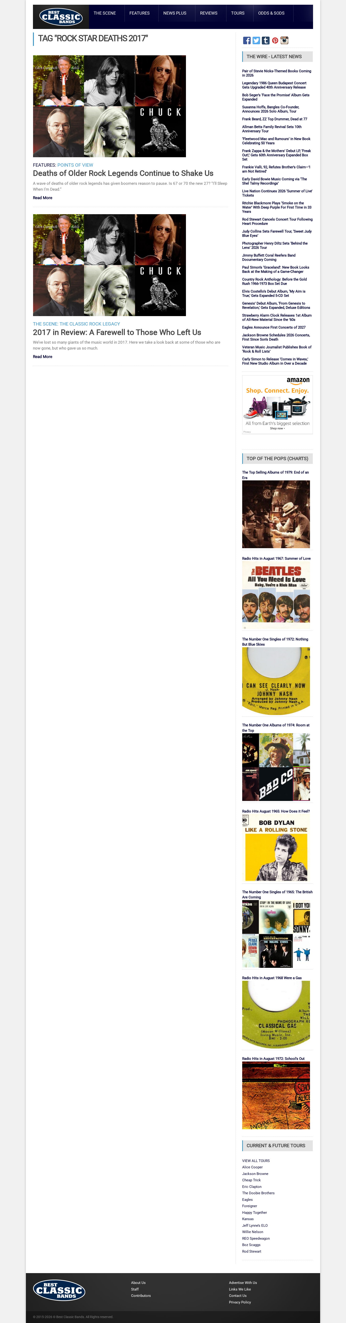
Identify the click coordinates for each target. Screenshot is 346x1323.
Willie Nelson (252, 1232)
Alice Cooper (252, 1167)
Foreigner (249, 1206)
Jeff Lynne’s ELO (255, 1225)
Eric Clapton (252, 1187)
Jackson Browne (255, 1174)
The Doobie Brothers (258, 1193)
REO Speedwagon (256, 1238)
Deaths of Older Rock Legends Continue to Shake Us (123, 173)
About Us (138, 1283)
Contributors (141, 1296)
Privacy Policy (240, 1302)
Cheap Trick (251, 1180)
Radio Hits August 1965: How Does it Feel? (276, 811)
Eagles (247, 1200)
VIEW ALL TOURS (256, 1161)
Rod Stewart (251, 1251)
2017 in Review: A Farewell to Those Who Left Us (117, 332)
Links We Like (240, 1289)
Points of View (75, 165)
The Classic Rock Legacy (90, 324)
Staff (135, 1289)
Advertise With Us (243, 1283)
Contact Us (238, 1296)
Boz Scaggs (251, 1245)
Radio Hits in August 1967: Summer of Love (276, 558)
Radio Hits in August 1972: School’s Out (273, 1059)
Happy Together (254, 1212)
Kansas (248, 1219)
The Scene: (45, 324)
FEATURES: (44, 165)
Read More (42, 198)
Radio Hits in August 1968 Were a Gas (272, 978)
